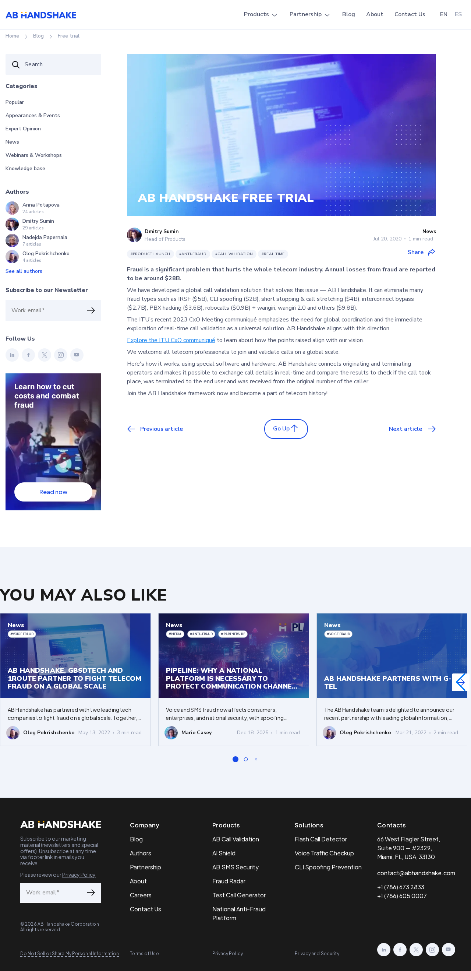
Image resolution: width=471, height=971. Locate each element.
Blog (348, 14)
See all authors (24, 271)
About (374, 14)
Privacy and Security (317, 953)
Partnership (306, 14)
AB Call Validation (235, 839)
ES (458, 14)
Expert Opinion (23, 128)
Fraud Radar (228, 881)
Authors (140, 853)
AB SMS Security (235, 867)
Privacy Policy (79, 874)
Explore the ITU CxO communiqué (171, 340)
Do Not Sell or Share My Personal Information (69, 953)
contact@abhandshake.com (416, 873)
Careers (141, 895)
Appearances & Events (33, 115)
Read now (53, 492)
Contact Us (409, 14)
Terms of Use (144, 953)
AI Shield (224, 853)
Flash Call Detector (321, 839)
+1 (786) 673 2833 (400, 887)
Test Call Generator (239, 895)
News (12, 141)
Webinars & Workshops (34, 155)
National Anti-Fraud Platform (239, 913)
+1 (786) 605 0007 (402, 896)
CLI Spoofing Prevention (328, 867)
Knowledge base (25, 168)
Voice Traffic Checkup (324, 853)
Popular (15, 102)
